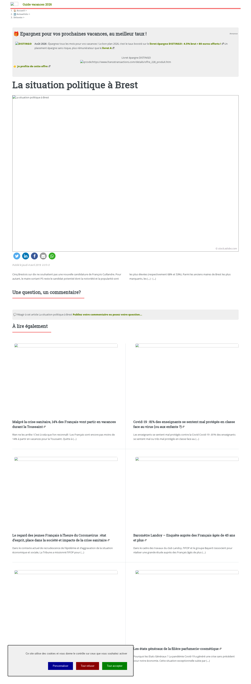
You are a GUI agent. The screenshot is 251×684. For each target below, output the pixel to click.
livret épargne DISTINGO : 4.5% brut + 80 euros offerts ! (185, 43)
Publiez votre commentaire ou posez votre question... (107, 314)
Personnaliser (60, 665)
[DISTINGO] (23, 43)
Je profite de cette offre (32, 66)
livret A (107, 48)
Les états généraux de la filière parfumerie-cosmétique (176, 649)
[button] (16, 256)
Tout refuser (87, 665)
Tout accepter (114, 665)
